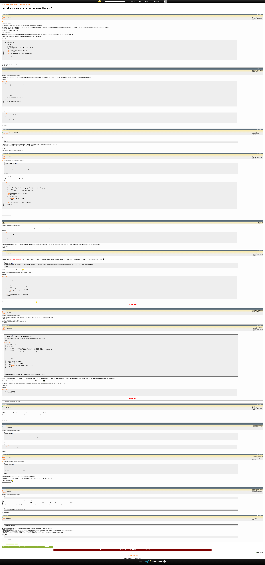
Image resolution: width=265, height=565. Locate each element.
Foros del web (100, 1)
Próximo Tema (135, 555)
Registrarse (133, 1)
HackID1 (8, 17)
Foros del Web (6, 4)
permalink (260, 14)
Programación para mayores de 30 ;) (21, 4)
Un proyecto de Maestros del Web (144, 561)
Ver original (5, 40)
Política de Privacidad (115, 561)
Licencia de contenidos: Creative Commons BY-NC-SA (164, 561)
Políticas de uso (123, 561)
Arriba (129, 561)
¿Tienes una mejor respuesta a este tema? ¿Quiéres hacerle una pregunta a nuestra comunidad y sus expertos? (25, 546)
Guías (140, 1)
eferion (4, 72)
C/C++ (34, 4)
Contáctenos (102, 561)
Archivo (107, 561)
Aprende (146, 1)
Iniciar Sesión (156, 1)
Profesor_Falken (13, 132)
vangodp (8, 491)
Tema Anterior (129, 555)
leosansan (9, 253)
